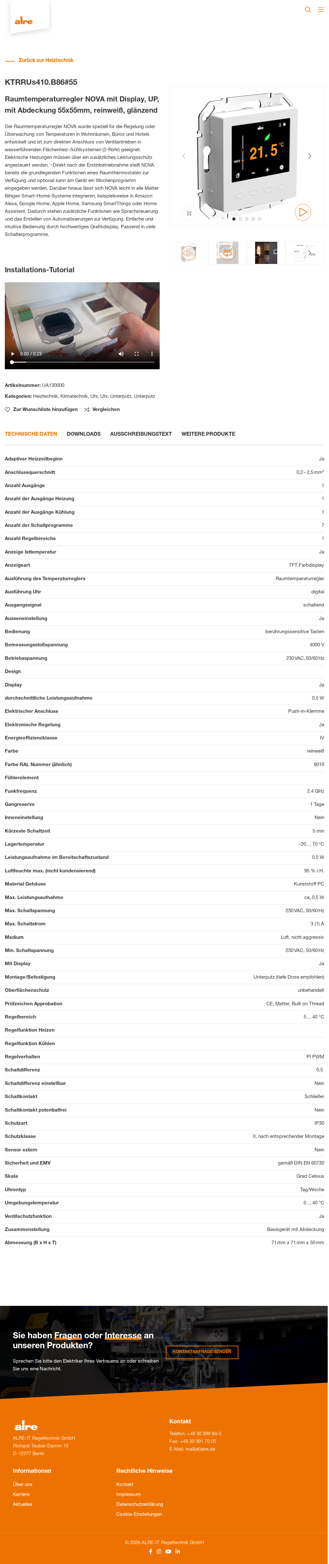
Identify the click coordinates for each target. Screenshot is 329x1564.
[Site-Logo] (30, 21)
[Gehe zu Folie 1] (234, 219)
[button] (183, 156)
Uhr (94, 396)
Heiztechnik (45, 396)
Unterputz (120, 396)
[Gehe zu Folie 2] (240, 219)
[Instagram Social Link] (159, 1552)
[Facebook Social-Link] (151, 1552)
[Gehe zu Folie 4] (253, 219)
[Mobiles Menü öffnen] (321, 9)
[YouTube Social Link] (168, 1552)
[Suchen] (308, 9)
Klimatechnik (74, 396)
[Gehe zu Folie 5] (259, 219)
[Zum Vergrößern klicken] (189, 213)
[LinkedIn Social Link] (177, 1552)
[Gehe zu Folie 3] (246, 219)
